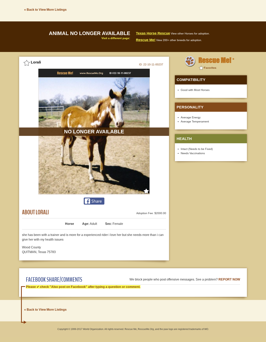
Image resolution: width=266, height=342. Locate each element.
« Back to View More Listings (45, 9)
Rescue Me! (145, 40)
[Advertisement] (176, 10)
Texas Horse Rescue (153, 33)
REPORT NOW (229, 279)
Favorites (210, 67)
